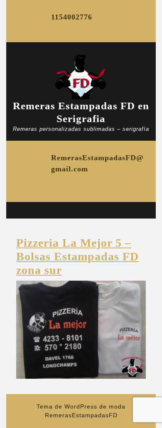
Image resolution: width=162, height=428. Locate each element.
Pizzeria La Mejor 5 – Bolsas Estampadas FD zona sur (77, 256)
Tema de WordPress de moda (81, 406)
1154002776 (71, 17)
